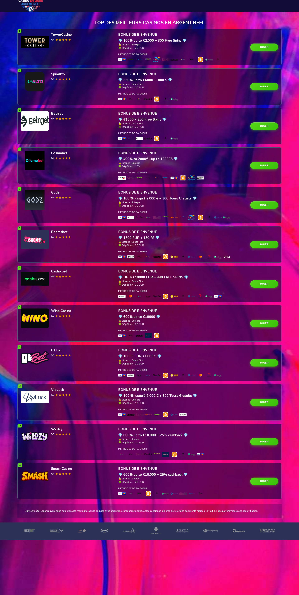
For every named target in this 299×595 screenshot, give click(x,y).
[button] (264, 47)
